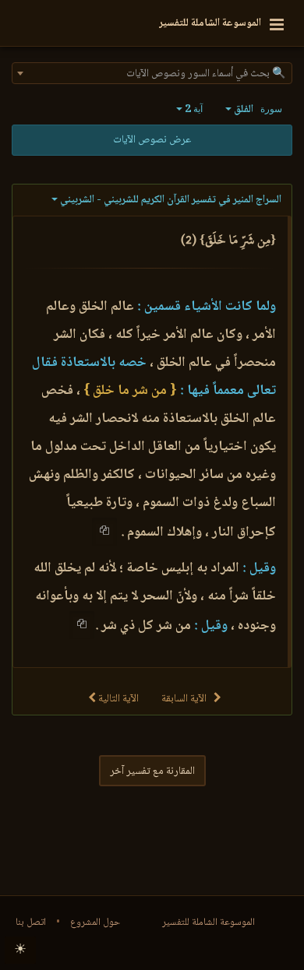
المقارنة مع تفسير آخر (152, 771)
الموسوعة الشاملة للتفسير (208, 922)
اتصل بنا (31, 922)
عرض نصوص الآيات (152, 140)
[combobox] (152, 73)
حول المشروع (95, 922)
